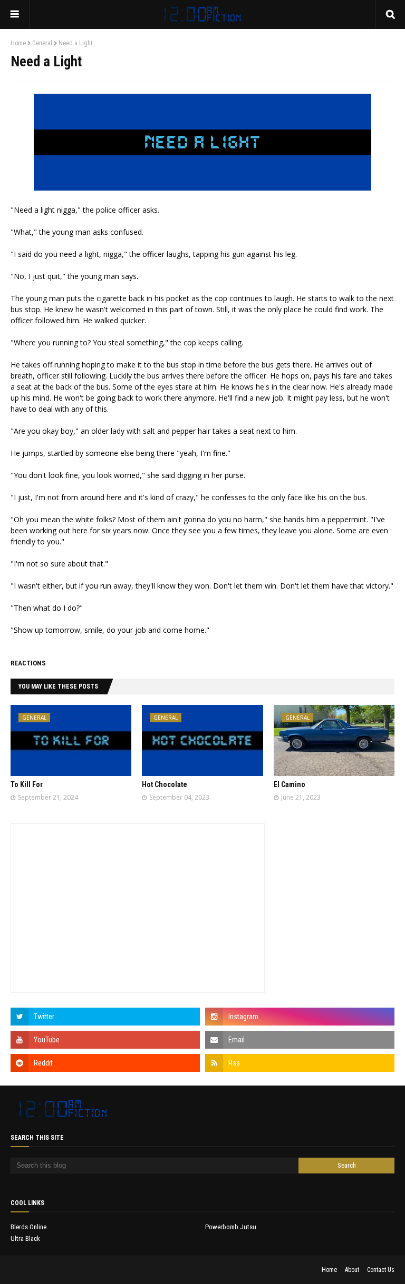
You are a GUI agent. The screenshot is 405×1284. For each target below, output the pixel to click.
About (352, 1269)
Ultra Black (25, 1238)
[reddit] (105, 1063)
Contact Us (380, 1269)
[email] (299, 1040)
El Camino (289, 784)
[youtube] (105, 1040)
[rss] (299, 1063)
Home (18, 43)
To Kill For (27, 784)
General (42, 43)
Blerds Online (28, 1227)
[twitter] (105, 1017)
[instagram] (299, 1017)
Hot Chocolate (164, 784)
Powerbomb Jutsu (230, 1227)
